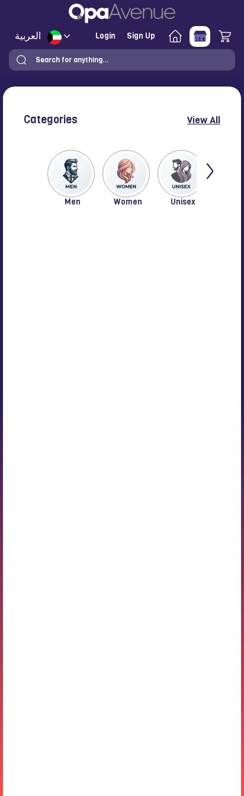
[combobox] (122, 60)
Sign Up (141, 36)
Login (105, 36)
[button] (21, 60)
